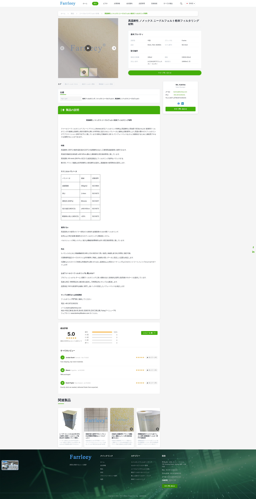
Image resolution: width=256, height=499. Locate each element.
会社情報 (103, 465)
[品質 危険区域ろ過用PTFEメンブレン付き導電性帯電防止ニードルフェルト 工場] (96, 420)
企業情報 (117, 3)
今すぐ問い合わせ (180, 109)
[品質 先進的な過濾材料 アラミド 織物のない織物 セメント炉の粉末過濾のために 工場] (122, 420)
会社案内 (129, 3)
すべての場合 (168, 3)
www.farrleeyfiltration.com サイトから (84, 313)
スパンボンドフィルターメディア (141, 462)
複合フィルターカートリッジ (140, 472)
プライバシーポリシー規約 (108, 476)
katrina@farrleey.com (180, 92)
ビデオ (105, 3)
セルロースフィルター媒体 (139, 465)
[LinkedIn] (182, 103)
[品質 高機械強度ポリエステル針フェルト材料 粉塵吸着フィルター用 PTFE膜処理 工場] (148, 420)
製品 (95, 3)
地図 (101, 479)
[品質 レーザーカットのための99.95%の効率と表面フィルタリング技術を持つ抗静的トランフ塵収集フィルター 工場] (70, 420)
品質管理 (142, 3)
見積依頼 (154, 3)
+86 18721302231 (179, 95)
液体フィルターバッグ (138, 479)
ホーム (85, 3)
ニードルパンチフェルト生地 (140, 469)
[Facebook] (178, 103)
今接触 (70, 444)
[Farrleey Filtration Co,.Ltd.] (68, 3)
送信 (101, 472)
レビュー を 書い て (149, 333)
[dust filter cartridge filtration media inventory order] (88, 48)
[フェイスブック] (253, 247)
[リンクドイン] (253, 252)
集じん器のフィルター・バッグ (141, 476)
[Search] (181, 3)
